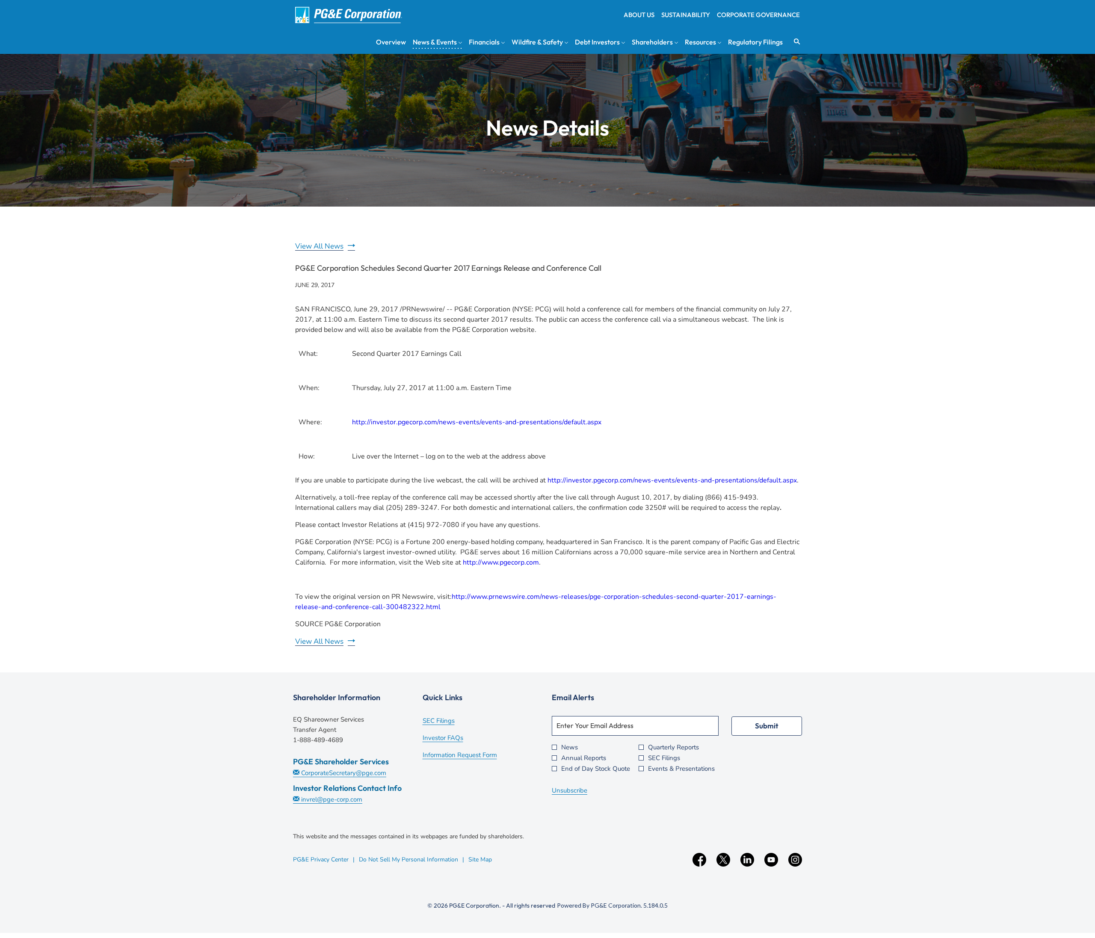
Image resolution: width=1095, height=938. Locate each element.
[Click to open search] (795, 41)
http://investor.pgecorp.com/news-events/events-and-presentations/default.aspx (476, 422)
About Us (639, 15)
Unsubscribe (569, 790)
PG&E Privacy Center (321, 859)
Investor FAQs (454, 738)
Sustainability (685, 15)
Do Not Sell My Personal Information (408, 859)
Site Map (480, 859)
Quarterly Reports (673, 747)
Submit (766, 725)
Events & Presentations (681, 769)
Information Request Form (471, 755)
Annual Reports (583, 758)
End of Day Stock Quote (595, 769)
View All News (319, 246)
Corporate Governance (758, 15)
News (569, 747)
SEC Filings (450, 721)
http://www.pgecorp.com (501, 562)
